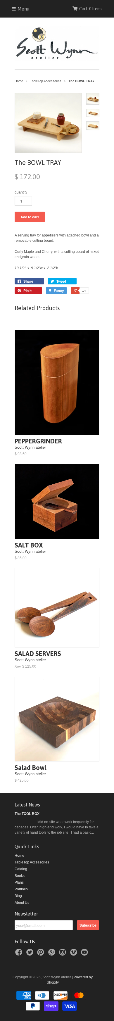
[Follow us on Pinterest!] (41, 954)
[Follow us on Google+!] (52, 954)
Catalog (21, 869)
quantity (21, 192)
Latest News (27, 804)
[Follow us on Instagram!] (63, 954)
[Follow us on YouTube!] (85, 954)
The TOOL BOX (27, 814)
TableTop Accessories (32, 862)
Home (19, 856)
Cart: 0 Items (90, 8)
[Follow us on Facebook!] (19, 954)
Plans (19, 882)
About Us (22, 903)
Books (20, 876)
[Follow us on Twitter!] (30, 954)
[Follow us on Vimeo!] (74, 954)
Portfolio (21, 889)
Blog (18, 896)
